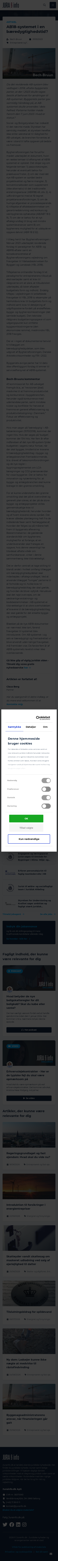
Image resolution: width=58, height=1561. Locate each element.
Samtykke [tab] (14, 726)
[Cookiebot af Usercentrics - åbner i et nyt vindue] (38, 718)
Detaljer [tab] (31, 726)
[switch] (46, 789)
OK (26, 818)
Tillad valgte (26, 827)
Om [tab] (45, 726)
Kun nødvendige (29, 838)
